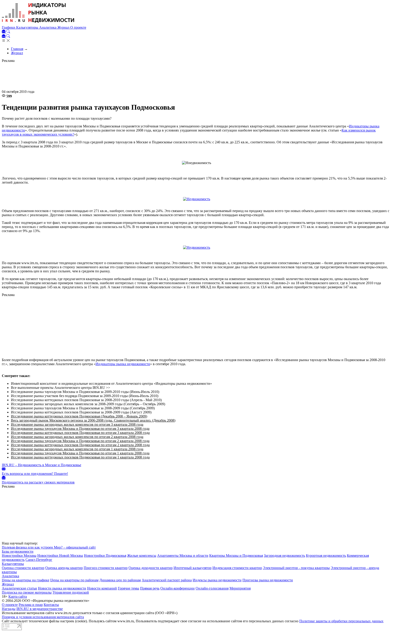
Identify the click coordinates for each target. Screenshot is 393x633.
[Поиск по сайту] (8, 32)
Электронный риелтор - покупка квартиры (296, 568)
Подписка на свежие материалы (27, 592)
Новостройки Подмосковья (105, 555)
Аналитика (48, 27)
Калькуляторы (27, 27)
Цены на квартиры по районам (74, 580)
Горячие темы (128, 588)
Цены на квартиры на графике (25, 580)
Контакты (51, 605)
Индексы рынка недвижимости (217, 580)
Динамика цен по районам (120, 580)
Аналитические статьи (19, 588)
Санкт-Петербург (38, 560)
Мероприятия (240, 588)
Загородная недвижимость (284, 555)
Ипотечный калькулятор (193, 568)
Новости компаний (102, 588)
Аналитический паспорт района (167, 580)
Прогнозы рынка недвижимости (267, 580)
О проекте (78, 27)
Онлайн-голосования (212, 588)
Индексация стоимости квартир (237, 568)
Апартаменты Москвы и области (182, 555)
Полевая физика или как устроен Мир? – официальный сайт (49, 547)
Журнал (63, 27)
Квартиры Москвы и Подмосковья (236, 555)
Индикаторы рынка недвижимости (123, 364)
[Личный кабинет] (4, 32)
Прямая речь (149, 588)
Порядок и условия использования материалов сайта (43, 617)
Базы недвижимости (17, 551)
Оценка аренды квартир (64, 568)
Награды (8, 609)
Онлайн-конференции (177, 588)
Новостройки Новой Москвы (60, 555)
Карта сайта (17, 596)
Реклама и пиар (31, 605)
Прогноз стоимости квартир (106, 568)
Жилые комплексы (141, 555)
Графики (9, 27)
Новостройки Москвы (19, 555)
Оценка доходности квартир (150, 568)
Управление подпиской (71, 592)
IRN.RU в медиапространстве (39, 609)
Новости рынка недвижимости (62, 588)
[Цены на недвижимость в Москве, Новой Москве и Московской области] (38, 23)
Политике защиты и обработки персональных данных (341, 621)
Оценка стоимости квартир (23, 568)
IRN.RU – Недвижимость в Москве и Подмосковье (41, 465)
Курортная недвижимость (326, 555)
